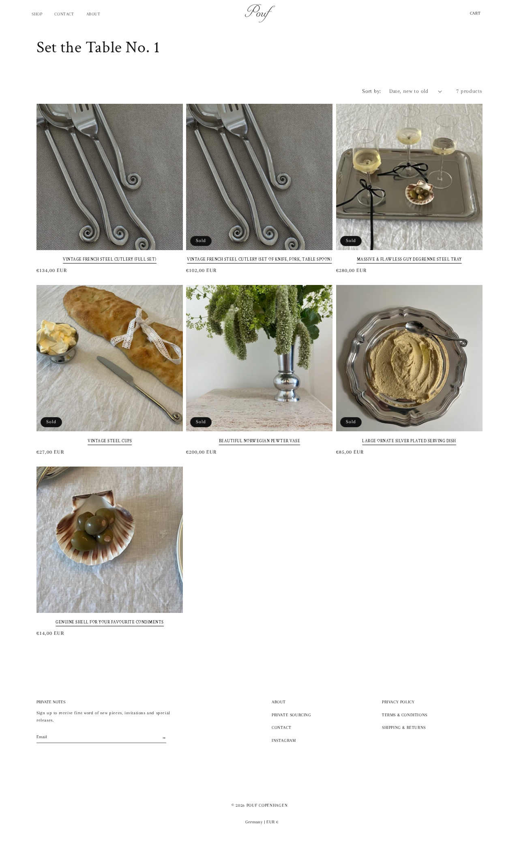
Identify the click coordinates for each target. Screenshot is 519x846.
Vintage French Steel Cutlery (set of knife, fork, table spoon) (259, 259)
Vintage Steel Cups (110, 441)
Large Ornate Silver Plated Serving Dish (409, 441)
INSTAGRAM (284, 740)
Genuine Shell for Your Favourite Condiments (110, 622)
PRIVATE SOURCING (291, 714)
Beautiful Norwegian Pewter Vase (259, 441)
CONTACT (281, 727)
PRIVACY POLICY (398, 702)
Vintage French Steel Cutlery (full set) (110, 259)
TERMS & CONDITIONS (404, 714)
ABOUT (279, 702)
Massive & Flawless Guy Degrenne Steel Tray (409, 259)
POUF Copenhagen (267, 805)
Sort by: (371, 91)
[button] (37, 14)
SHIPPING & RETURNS (404, 727)
